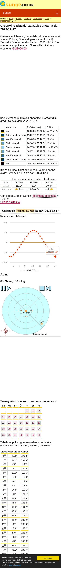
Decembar (5, 21)
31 (39, 435)
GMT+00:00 (19, 48)
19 (9, 429)
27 (15, 435)
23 (33, 429)
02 (33, 410)
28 (21, 435)
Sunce (7, 12)
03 (39, 410)
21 (21, 429)
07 (21, 416)
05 (9, 416)
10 (39, 416)
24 (39, 429)
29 (27, 435)
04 (3, 416)
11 (3, 423)
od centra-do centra (44, 195)
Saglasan (48, 558)
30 (33, 435)
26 (9, 435)
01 (27, 410)
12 (9, 423)
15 (27, 423)
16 (33, 423)
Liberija (27, 18)
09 (33, 416)
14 (21, 423)
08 (27, 416)
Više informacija (15, 565)
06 (15, 416)
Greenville (37, 18)
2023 (47, 18)
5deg (11, 18)
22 (27, 429)
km (10, 202)
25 (3, 435)
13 (15, 423)
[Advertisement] (30, 83)
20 (15, 429)
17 (39, 423)
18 (3, 429)
